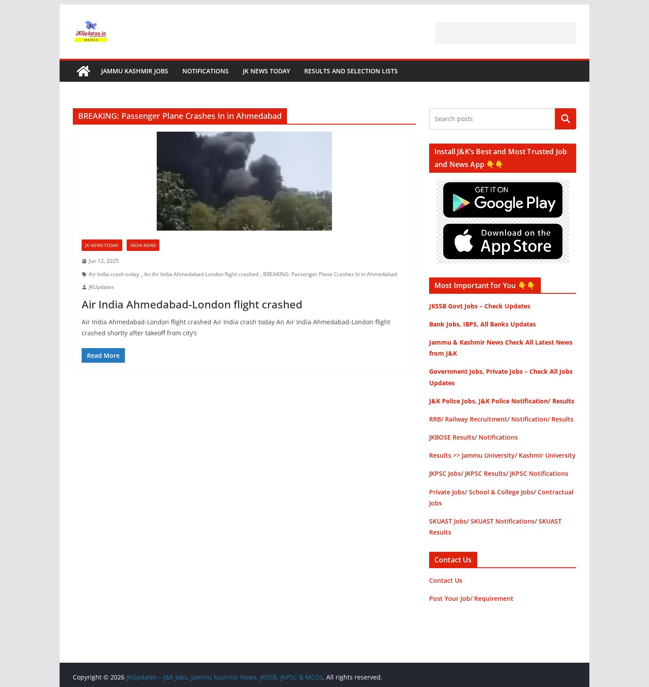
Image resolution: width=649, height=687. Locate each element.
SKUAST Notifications (503, 521)
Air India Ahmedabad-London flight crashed (192, 304)
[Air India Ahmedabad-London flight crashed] (244, 181)
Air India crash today (114, 274)
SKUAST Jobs (448, 521)
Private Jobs (447, 492)
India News (143, 245)
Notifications (205, 71)
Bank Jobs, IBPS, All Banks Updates (482, 324)
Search (565, 119)
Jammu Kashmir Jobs (134, 71)
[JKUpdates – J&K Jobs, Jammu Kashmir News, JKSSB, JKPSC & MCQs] (83, 71)
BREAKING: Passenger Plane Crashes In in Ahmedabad (330, 274)
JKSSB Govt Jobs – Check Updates (479, 306)
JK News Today (266, 71)
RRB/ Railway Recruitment (468, 419)
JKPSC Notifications (539, 473)
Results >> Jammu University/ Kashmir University (502, 455)
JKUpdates (101, 287)
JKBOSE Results (452, 437)
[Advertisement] (505, 33)
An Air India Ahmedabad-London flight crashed (201, 274)
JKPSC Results (485, 473)
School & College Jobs (501, 492)
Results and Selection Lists (351, 71)
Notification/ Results (542, 419)
